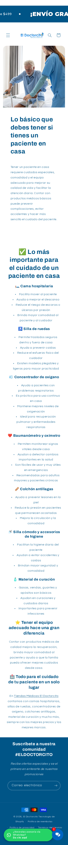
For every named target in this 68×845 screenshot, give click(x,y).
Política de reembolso (40, 822)
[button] (8, 35)
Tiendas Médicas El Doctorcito (36, 695)
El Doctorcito (30, 817)
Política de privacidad (22, 828)
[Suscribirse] (56, 785)
